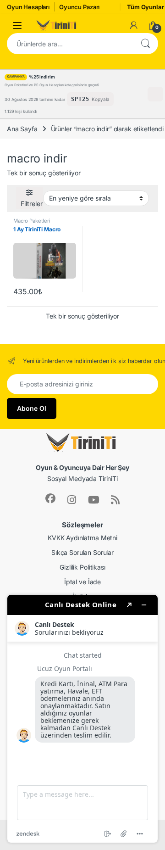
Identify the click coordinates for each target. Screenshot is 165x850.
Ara (145, 43)
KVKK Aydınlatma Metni (82, 538)
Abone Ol (31, 408)
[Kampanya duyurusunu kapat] (155, 94)
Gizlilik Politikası (82, 567)
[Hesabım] (134, 25)
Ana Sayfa (22, 129)
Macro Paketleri (31, 221)
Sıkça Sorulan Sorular (82, 552)
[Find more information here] (82, 718)
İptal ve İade (82, 582)
